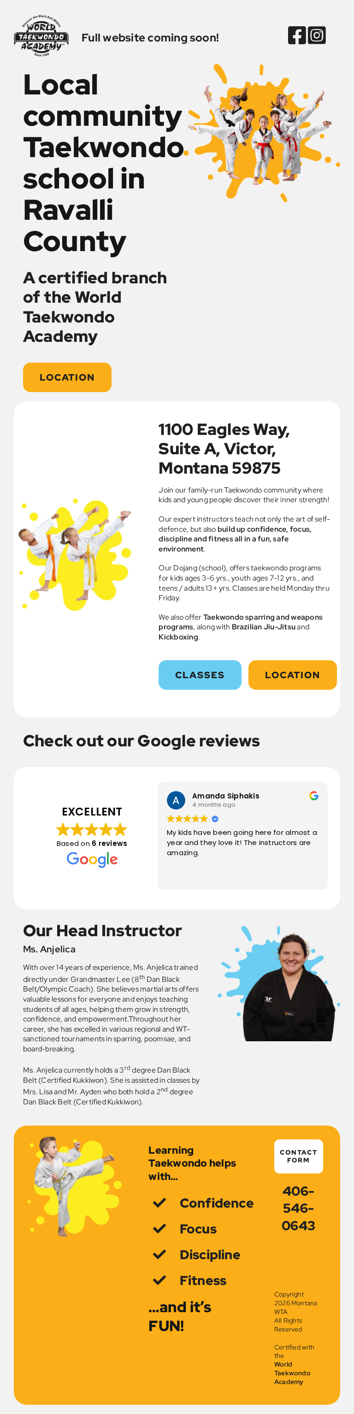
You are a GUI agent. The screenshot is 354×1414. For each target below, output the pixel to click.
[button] (200, 675)
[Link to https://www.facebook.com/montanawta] (297, 35)
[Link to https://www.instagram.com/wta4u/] (313, 35)
